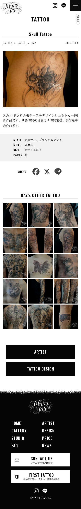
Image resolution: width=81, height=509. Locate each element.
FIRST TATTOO (41, 476)
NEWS (47, 446)
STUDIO (17, 438)
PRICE (47, 438)
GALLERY (7, 43)
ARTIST (21, 43)
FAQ (14, 446)
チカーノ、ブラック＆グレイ (43, 139)
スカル (29, 144)
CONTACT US (42, 460)
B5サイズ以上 (33, 150)
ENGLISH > (78, 19)
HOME (16, 423)
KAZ (34, 43)
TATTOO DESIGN (40, 369)
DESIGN (48, 431)
